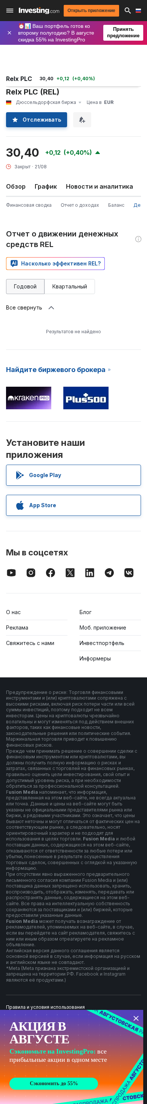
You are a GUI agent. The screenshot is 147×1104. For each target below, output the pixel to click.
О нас (13, 612)
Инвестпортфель (102, 643)
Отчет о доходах (80, 205)
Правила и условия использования (45, 1007)
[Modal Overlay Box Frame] (71, 1057)
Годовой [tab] (25, 286)
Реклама (17, 627)
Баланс (116, 205)
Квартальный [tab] (69, 286)
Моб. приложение (103, 627)
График (46, 186)
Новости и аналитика (99, 186)
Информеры (95, 658)
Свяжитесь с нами (30, 643)
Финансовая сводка (29, 205)
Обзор (16, 186)
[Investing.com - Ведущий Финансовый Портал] (39, 10)
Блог (86, 612)
